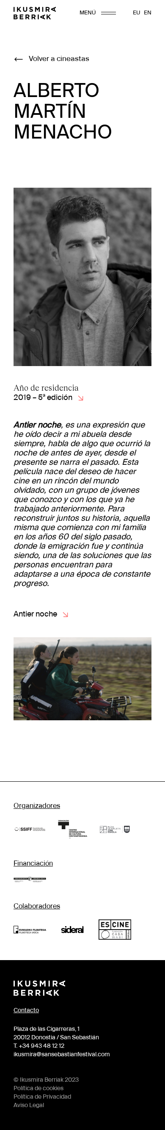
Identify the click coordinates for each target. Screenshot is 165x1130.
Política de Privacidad (42, 1097)
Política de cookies (38, 1088)
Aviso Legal (29, 1105)
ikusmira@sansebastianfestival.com (62, 1055)
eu (136, 13)
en (147, 13)
